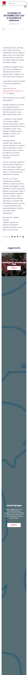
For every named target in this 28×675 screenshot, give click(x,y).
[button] (25, 6)
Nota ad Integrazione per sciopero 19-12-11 (13, 90)
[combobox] (17, 3)
